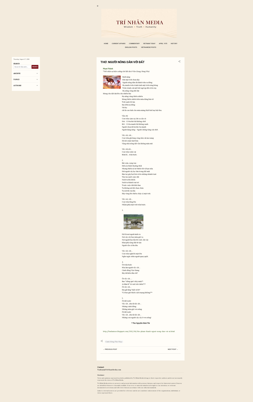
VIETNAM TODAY (149, 43)
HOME (106, 43)
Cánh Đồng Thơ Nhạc (113, 342)
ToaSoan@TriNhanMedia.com (109, 370)
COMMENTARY (134, 43)
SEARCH (35, 67)
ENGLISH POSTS (131, 47)
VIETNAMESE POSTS (148, 47)
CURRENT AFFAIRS (118, 43)
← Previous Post (110, 349)
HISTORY (174, 43)
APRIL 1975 (163, 43)
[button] (179, 61)
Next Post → (173, 349)
